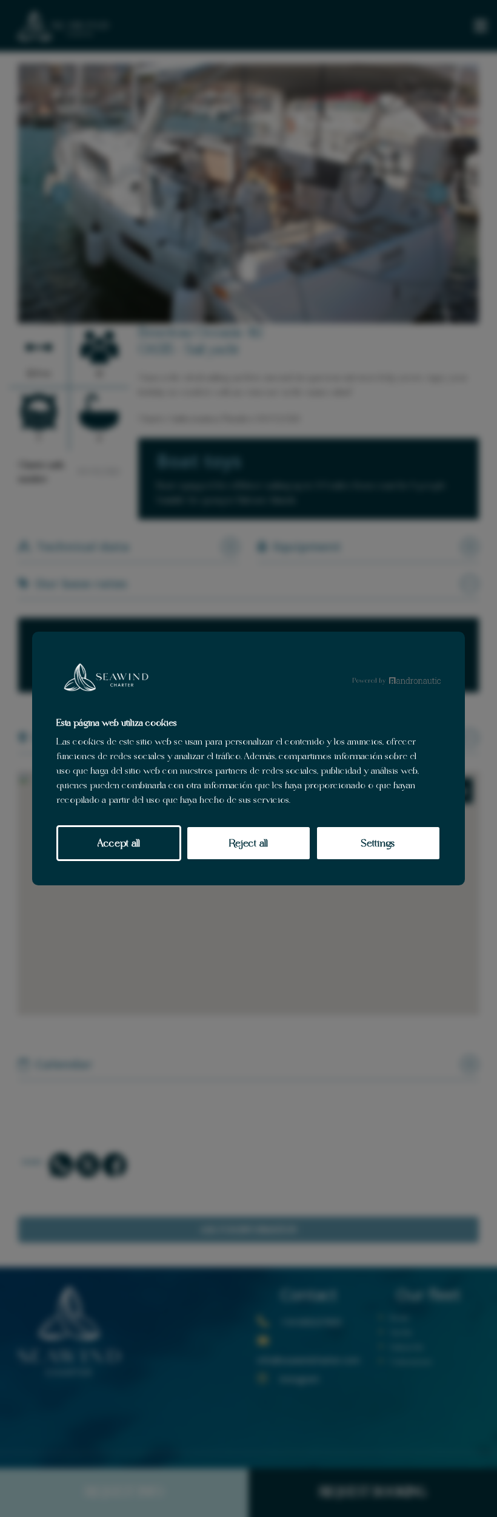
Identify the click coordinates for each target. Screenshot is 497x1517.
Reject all (248, 843)
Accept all (119, 843)
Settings (378, 843)
